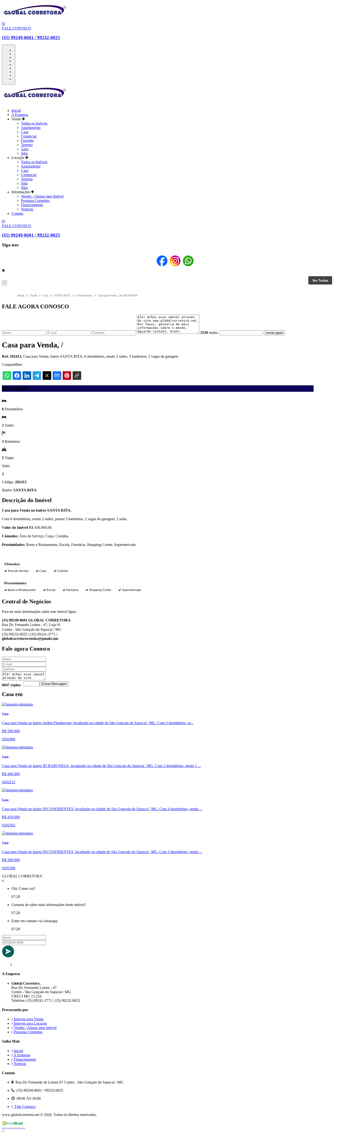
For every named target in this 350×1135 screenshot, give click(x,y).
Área (24, 149)
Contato (17, 213)
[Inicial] (35, 20)
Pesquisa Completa (35, 200)
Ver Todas (320, 280)
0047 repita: (11, 685)
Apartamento (30, 128)
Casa (24, 132)
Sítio (24, 153)
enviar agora (274, 333)
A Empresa (19, 115)
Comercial (28, 136)
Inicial (16, 110)
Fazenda (27, 140)
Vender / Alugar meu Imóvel (42, 196)
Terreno (27, 145)
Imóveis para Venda (28, 1019)
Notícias (27, 209)
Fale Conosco (24, 1106)
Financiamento (32, 205)
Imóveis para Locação (30, 1023)
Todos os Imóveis (34, 123)
